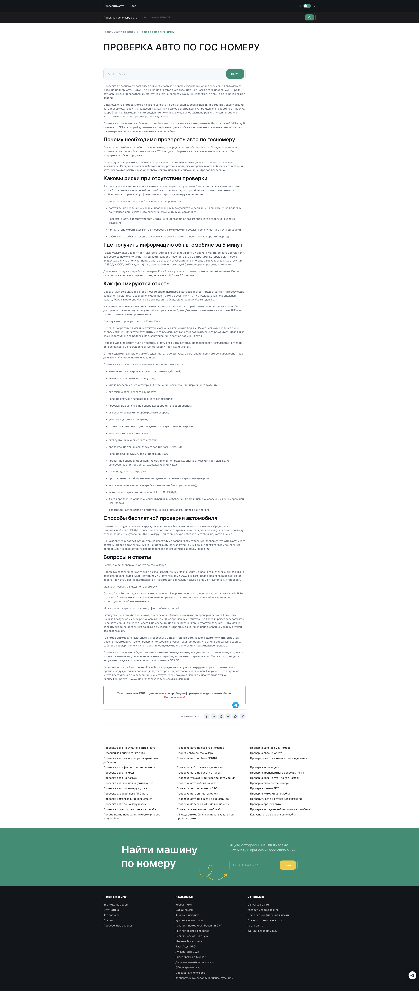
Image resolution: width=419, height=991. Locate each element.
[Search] (309, 17)
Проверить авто (113, 6)
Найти (287, 865)
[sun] (300, 6)
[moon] (314, 6)
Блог (133, 6)
